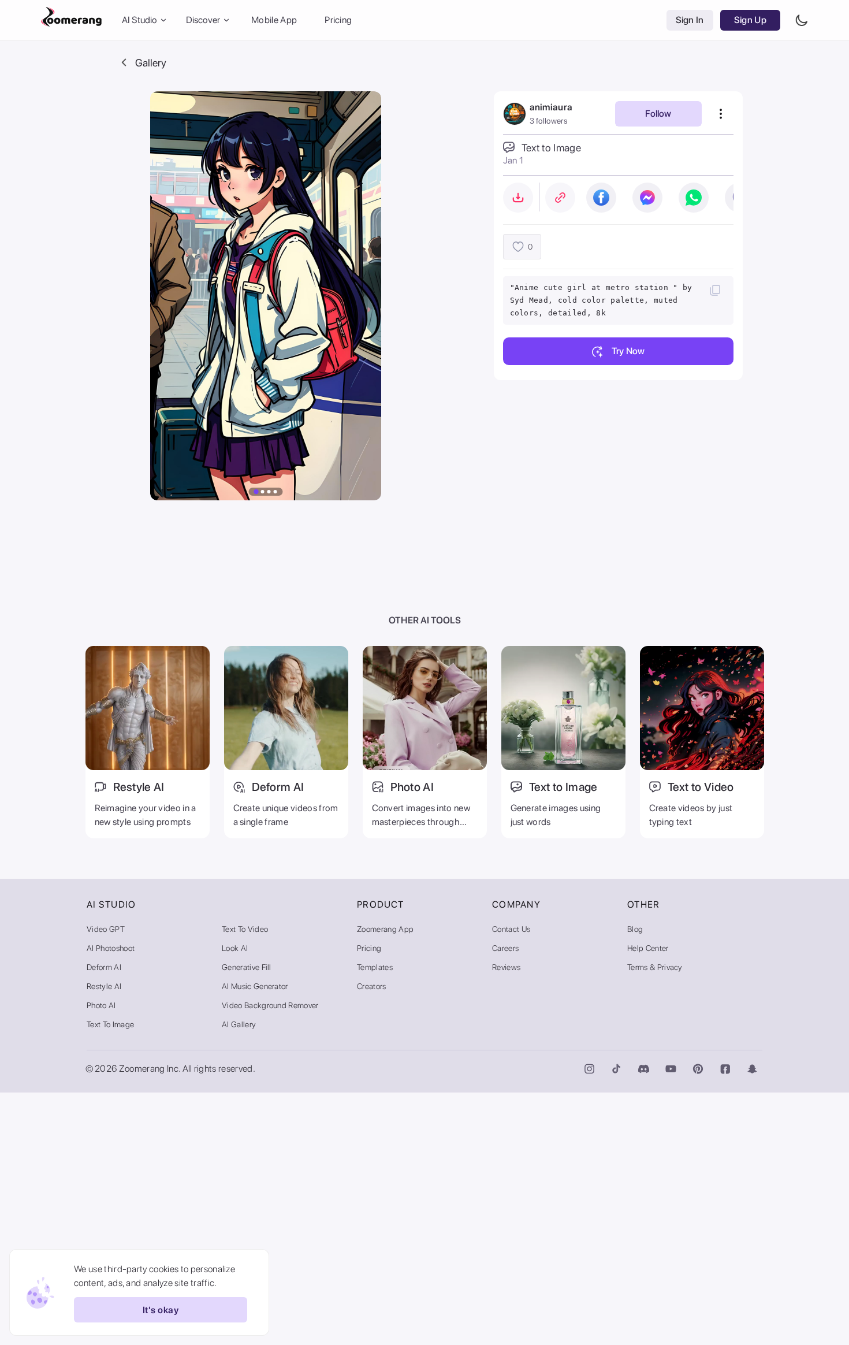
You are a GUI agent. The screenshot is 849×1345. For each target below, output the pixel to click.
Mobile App (274, 19)
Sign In (690, 19)
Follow (658, 113)
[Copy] (715, 290)
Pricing (338, 19)
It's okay (160, 1310)
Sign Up (750, 19)
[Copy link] (560, 198)
